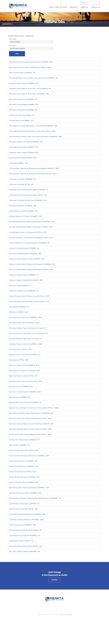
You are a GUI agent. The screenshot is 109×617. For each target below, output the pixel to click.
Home (51, 7)
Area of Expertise (12, 39)
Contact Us (95, 7)
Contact (54, 580)
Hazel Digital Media (66, 614)
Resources (74, 7)
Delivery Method (12, 45)
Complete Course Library (16, 36)
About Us (84, 7)
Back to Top (106, 614)
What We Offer (61, 7)
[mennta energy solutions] (18, 7)
